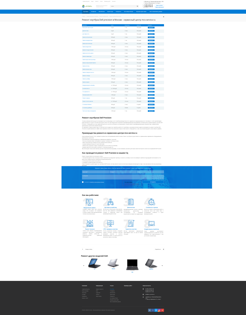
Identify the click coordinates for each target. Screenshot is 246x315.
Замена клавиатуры (87, 56)
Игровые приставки (141, 11)
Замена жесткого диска (88, 53)
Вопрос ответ (85, 298)
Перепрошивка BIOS (87, 94)
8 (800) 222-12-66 (149, 291)
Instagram (159, 310)
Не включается (86, 88)
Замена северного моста (88, 72)
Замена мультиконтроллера (89, 59)
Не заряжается (86, 91)
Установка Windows (87, 104)
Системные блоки (128, 11)
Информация (99, 285)
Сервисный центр (86, 289)
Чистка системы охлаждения (89, 111)
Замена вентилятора (87, 43)
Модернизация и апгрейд (88, 85)
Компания (84, 285)
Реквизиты (84, 296)
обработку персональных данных (97, 182)
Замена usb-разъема (87, 37)
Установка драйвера (87, 107)
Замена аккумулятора (87, 40)
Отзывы (83, 294)
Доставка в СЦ (86, 34)
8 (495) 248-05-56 (148, 5)
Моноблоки (102, 11)
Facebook (152, 310)
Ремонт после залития (88, 101)
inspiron (151, 269)
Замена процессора (87, 69)
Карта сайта (98, 296)
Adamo (113, 268)
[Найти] (137, 6)
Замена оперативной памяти (89, 62)
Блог (97, 290)
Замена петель (86, 66)
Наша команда (85, 290)
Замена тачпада (86, 75)
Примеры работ (128, 285)
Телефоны (93, 11)
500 (132, 272)
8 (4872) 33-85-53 (148, 6)
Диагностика (85, 30)
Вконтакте (149, 310)
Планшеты (118, 11)
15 (94, 269)
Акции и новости (99, 289)
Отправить (153, 182)
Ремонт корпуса (86, 98)
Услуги (111, 285)
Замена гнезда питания (88, 50)
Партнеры (84, 292)
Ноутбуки (85, 11)
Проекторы (110, 11)
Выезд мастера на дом (88, 27)
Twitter (156, 310)
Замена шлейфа (86, 78)
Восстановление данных (156, 11)
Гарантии (98, 292)
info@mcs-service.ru (149, 294)
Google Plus (162, 310)
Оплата (97, 294)
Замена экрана (86, 82)
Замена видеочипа (87, 46)
